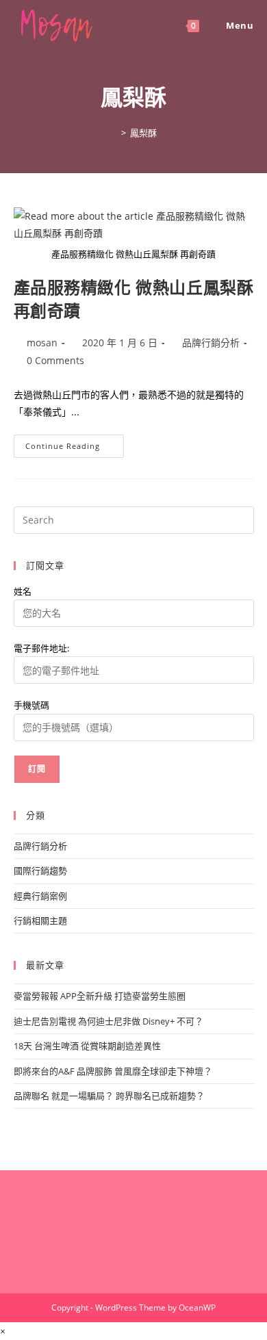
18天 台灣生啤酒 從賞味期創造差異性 (87, 1046)
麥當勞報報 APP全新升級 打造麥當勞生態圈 (100, 996)
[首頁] (113, 133)
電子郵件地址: (41, 648)
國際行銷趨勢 (40, 870)
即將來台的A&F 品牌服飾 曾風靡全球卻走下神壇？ (113, 1071)
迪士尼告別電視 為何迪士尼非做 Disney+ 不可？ (108, 1021)
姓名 (22, 591)
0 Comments (55, 360)
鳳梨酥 (143, 133)
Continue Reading (67, 448)
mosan (42, 342)
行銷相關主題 (40, 920)
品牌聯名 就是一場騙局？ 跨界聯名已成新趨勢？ (109, 1096)
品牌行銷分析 (211, 342)
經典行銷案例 (40, 896)
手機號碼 (31, 705)
